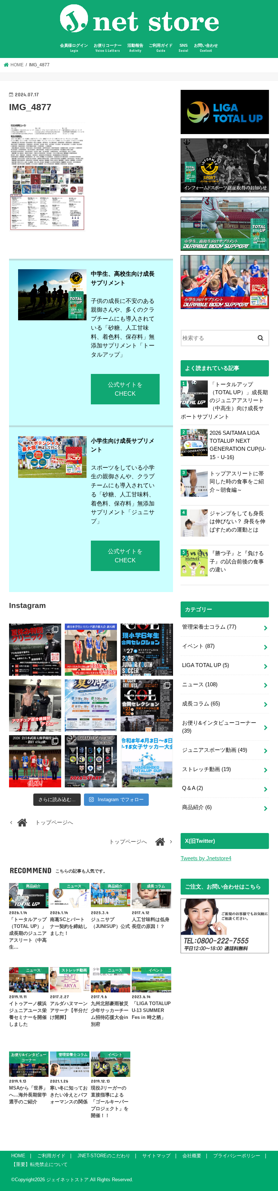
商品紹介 (197, 807)
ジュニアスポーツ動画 (214, 750)
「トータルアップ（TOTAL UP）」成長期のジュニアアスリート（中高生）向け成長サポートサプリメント (224, 401)
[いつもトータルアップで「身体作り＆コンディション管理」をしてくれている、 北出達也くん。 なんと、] (35, 705)
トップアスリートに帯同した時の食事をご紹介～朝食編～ (237, 481)
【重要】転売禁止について (39, 1164)
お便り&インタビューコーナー (219, 727)
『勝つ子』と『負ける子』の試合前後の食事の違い (237, 561)
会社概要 (191, 1155)
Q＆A (192, 788)
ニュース (200, 684)
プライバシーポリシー (236, 1155)
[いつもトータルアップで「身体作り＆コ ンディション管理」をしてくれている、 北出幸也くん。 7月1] (91, 650)
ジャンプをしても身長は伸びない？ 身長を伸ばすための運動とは (237, 521)
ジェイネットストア (67, 1179)
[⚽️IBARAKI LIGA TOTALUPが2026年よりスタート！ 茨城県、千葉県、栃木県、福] (91, 761)
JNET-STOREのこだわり (103, 1155)
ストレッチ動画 (206, 769)
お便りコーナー (108, 48)
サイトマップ (156, 1155)
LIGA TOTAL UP (205, 665)
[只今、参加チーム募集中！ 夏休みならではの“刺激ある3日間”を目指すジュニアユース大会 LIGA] (91, 705)
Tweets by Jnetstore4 (206, 858)
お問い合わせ (206, 48)
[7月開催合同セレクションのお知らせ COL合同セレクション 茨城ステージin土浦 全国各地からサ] (147, 705)
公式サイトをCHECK (125, 389)
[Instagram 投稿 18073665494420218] (147, 761)
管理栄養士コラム (209, 627)
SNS (183, 48)
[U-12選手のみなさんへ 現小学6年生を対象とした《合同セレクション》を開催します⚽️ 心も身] (147, 650)
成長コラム (201, 704)
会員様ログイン (74, 48)
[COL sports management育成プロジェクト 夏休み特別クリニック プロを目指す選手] (35, 650)
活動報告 (135, 48)
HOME (18, 1155)
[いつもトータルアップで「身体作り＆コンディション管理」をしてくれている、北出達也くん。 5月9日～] (35, 761)
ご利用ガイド (161, 48)
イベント (198, 646)
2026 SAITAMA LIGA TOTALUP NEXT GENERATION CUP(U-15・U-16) (238, 445)
